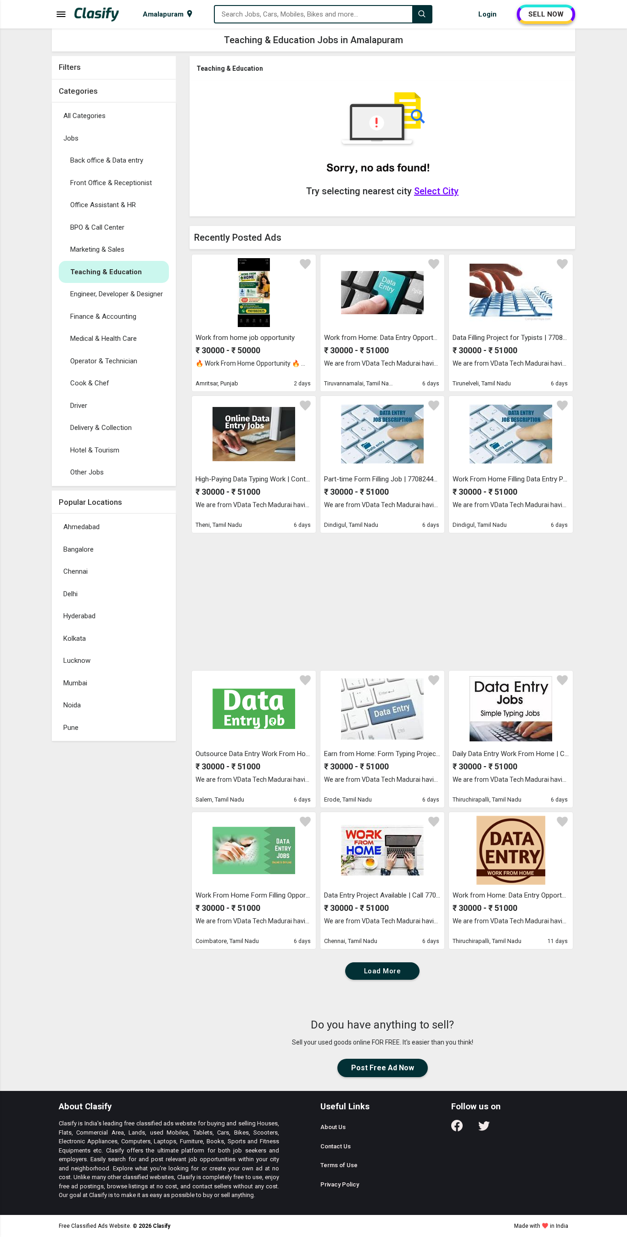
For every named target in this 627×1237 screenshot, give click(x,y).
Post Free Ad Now (382, 1067)
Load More (382, 971)
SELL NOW (546, 14)
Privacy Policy (339, 1184)
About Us (333, 1127)
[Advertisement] (114, 883)
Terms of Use (339, 1165)
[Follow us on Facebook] (457, 1128)
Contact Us (335, 1146)
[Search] (421, 14)
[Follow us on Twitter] (484, 1128)
